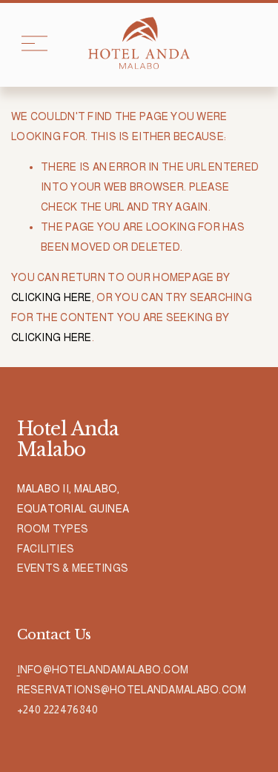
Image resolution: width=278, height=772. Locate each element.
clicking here (51, 297)
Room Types (53, 529)
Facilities (46, 549)
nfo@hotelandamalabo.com (104, 670)
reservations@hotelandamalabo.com (132, 690)
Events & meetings (73, 568)
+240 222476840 (58, 710)
